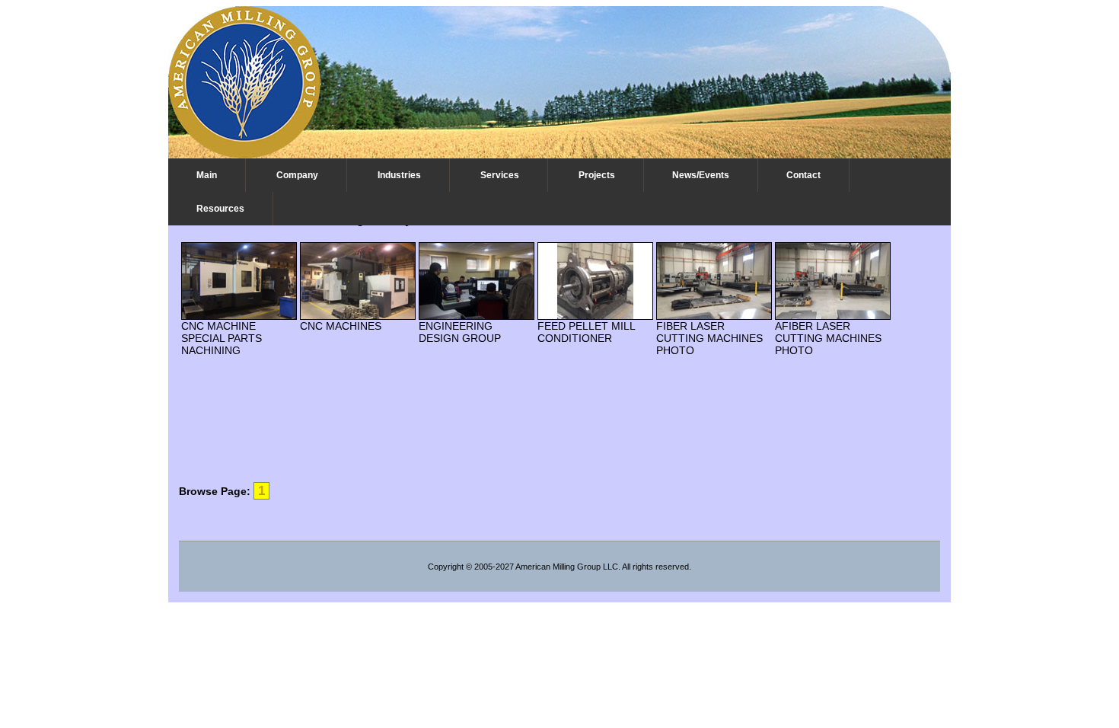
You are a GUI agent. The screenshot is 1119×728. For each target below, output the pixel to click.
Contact (803, 175)
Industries (399, 175)
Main (206, 175)
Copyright (446, 566)
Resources (220, 208)
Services (499, 175)
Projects (597, 175)
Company (297, 175)
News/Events (700, 175)
